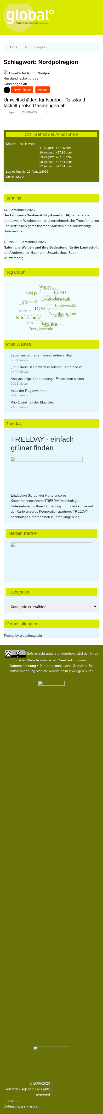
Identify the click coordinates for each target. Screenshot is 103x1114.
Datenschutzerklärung (21, 1106)
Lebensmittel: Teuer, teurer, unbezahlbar (41, 355)
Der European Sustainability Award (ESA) (37, 215)
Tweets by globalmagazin (23, 635)
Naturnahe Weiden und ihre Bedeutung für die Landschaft (51, 247)
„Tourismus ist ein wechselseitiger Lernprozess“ (47, 367)
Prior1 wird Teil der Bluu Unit (32, 402)
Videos (42, 90)
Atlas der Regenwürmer (29, 391)
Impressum (13, 1100)
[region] (51, 556)
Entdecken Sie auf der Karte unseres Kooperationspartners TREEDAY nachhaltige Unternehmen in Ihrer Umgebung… (44, 500)
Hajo (10, 112)
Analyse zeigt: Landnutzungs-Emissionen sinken (47, 379)
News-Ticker (22, 90)
